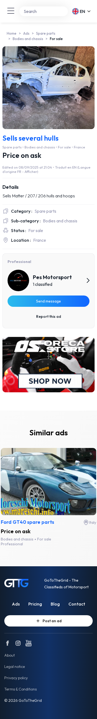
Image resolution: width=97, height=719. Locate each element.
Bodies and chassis (28, 39)
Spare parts (45, 33)
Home (11, 33)
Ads (26, 33)
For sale (56, 39)
